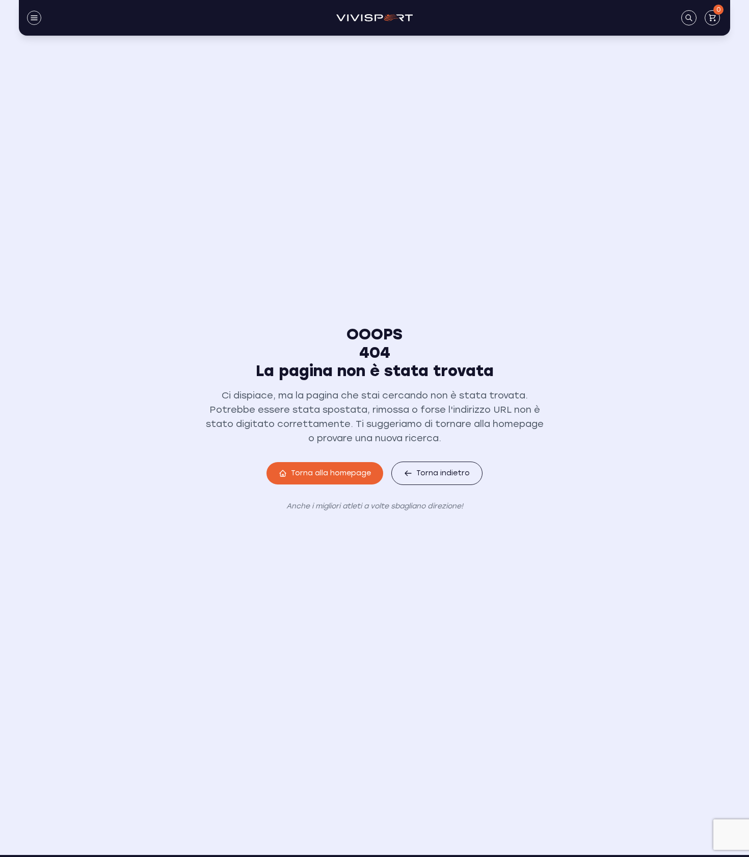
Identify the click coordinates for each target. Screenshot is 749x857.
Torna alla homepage (331, 473)
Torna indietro (443, 473)
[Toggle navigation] (34, 18)
